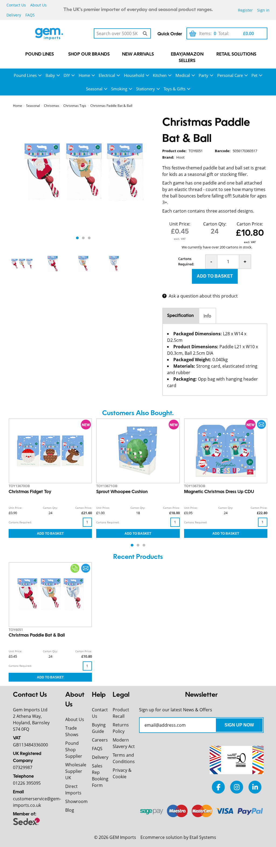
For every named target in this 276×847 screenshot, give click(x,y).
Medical (182, 75)
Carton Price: (250, 224)
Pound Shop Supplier (73, 749)
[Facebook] (218, 787)
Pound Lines (39, 54)
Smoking (119, 88)
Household (134, 75)
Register (245, 10)
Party (203, 75)
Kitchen (160, 75)
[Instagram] (236, 787)
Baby (50, 75)
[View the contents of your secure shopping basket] (192, 33)
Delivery (13, 15)
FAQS (30, 15)
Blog (69, 810)
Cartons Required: (186, 261)
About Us (38, 5)
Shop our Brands (89, 54)
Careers (100, 740)
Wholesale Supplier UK (75, 771)
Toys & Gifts (174, 88)
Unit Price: (179, 224)
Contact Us (16, 5)
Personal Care (230, 75)
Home (84, 75)
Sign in (263, 10)
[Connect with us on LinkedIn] (255, 787)
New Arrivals (138, 54)
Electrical (107, 75)
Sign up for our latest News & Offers (175, 710)
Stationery (145, 88)
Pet (254, 75)
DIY (67, 75)
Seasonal (94, 88)
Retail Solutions (236, 54)
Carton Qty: (214, 224)
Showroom (76, 801)
